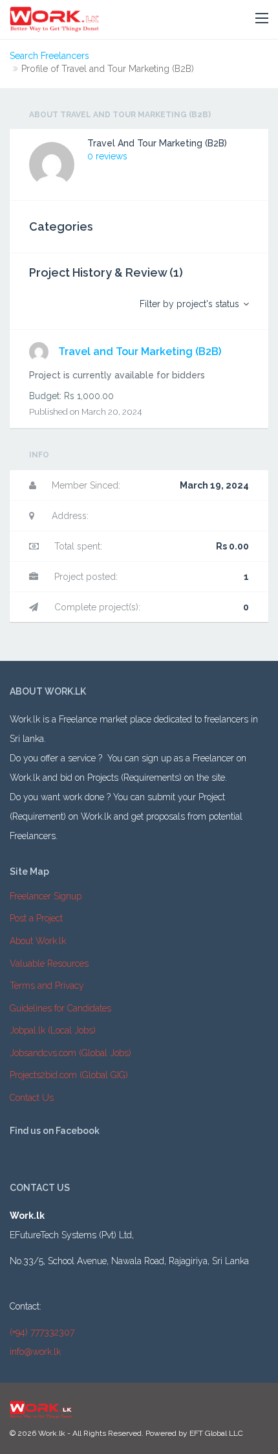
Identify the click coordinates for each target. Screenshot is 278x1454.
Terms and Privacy (47, 985)
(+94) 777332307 (42, 1332)
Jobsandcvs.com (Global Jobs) (70, 1053)
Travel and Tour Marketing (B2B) (139, 351)
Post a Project (36, 918)
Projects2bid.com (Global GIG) (69, 1075)
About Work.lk (38, 941)
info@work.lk (35, 1351)
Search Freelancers (49, 56)
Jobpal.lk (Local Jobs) (53, 1030)
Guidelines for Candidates (60, 1008)
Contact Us (32, 1097)
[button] (261, 19)
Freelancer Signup (45, 896)
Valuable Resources (49, 963)
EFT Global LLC (216, 1433)
